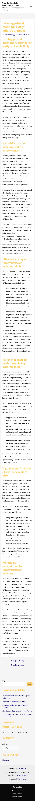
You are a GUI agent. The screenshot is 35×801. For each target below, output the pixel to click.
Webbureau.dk (21, 775)
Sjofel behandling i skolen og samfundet (17, 711)
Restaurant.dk (17, 791)
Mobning (5, 760)
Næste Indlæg (17, 665)
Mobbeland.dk (10, 3)
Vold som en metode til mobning (14, 702)
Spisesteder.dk (17, 797)
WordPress (21, 779)
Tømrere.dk (17, 794)
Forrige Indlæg (17, 661)
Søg (3, 681)
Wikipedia (22, 768)
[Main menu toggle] (31, 6)
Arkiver (5, 744)
